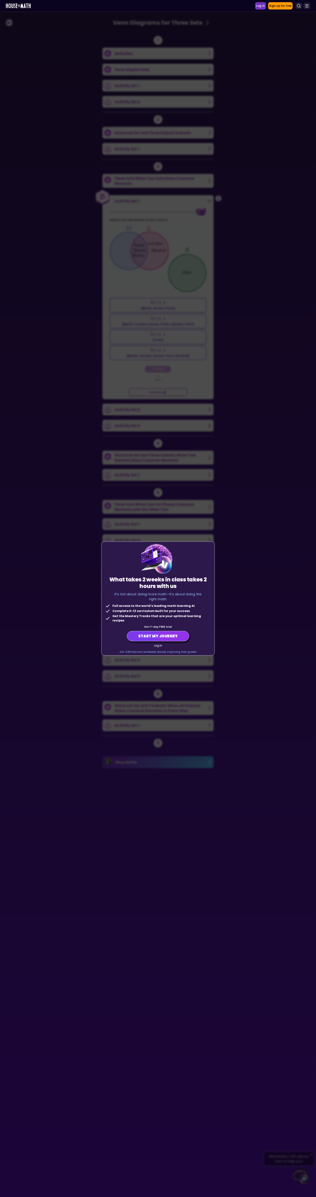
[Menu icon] (307, 6)
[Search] (299, 6)
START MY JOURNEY (158, 636)
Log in (158, 645)
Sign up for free (280, 6)
